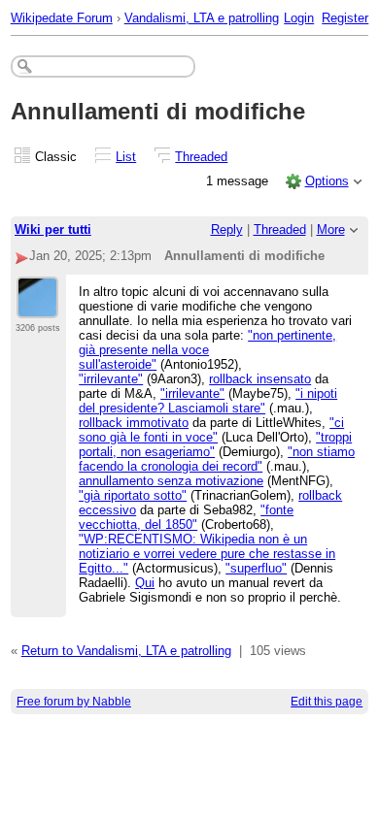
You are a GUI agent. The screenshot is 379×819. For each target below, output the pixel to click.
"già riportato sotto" (133, 495)
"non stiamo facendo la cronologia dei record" (217, 459)
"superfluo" (256, 568)
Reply (227, 229)
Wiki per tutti (53, 229)
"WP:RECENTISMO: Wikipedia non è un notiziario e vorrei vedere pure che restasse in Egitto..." (207, 553)
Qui (145, 582)
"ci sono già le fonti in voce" (211, 429)
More (331, 229)
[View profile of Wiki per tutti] (37, 306)
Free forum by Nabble (74, 701)
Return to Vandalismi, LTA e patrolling (126, 650)
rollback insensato (260, 379)
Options (327, 181)
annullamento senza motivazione (171, 481)
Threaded (201, 156)
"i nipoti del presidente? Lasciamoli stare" (208, 400)
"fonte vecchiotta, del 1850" (186, 517)
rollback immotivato (134, 422)
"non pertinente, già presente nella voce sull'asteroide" (207, 350)
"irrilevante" (111, 379)
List (126, 156)
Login (299, 18)
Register (345, 18)
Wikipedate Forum (62, 18)
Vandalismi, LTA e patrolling (201, 18)
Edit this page (326, 701)
